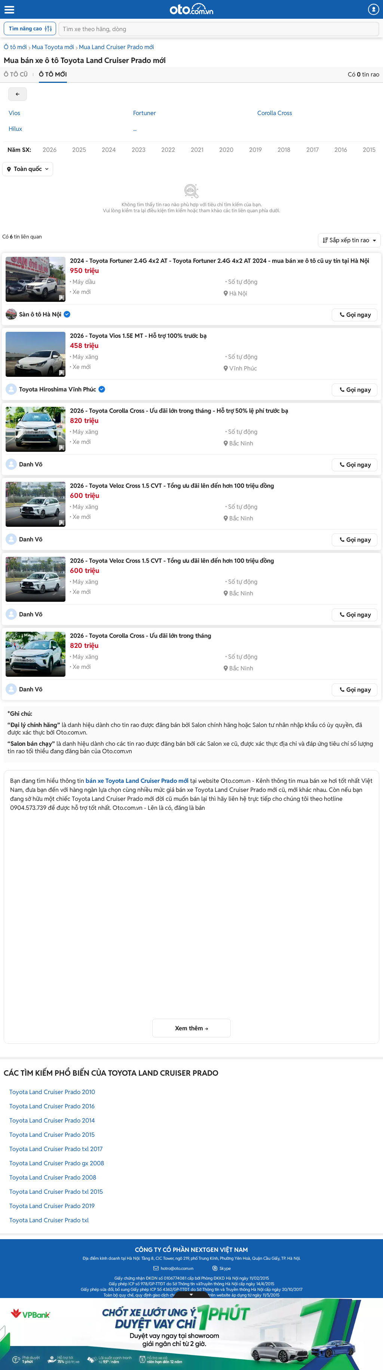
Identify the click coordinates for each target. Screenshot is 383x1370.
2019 (255, 150)
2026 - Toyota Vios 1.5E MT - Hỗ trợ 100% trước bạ (138, 336)
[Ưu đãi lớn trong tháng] (35, 654)
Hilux (15, 129)
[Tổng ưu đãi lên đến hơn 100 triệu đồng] (35, 504)
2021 (197, 150)
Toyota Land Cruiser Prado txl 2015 (56, 1192)
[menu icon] (9, 10)
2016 (340, 150)
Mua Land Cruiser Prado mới (116, 47)
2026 (49, 150)
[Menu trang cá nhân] (373, 9)
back (17, 94)
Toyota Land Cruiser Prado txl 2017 (55, 1149)
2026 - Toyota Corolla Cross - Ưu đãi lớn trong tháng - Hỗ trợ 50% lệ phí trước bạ (179, 411)
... (135, 129)
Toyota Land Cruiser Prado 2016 (52, 1106)
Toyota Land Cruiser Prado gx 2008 (56, 1163)
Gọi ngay (358, 315)
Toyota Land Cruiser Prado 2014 (52, 1120)
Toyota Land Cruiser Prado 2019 (52, 1206)
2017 (312, 150)
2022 (168, 150)
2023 (138, 150)
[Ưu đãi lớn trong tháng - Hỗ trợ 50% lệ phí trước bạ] (35, 429)
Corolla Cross (274, 113)
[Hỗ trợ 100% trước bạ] (35, 354)
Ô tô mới (15, 47)
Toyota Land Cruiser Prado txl (49, 1220)
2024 (109, 150)
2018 (284, 150)
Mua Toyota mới (53, 47)
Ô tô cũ (16, 74)
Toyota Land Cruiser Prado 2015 (52, 1135)
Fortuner (144, 113)
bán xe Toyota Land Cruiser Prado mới (137, 781)
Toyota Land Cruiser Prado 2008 (52, 1177)
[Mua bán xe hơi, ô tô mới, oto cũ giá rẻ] (191, 8)
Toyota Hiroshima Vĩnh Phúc (57, 389)
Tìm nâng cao (25, 28)
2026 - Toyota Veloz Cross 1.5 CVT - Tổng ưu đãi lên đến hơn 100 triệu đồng (172, 486)
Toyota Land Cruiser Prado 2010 (52, 1092)
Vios (14, 113)
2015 (369, 150)
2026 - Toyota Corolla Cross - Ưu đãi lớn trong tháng (140, 636)
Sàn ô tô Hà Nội (40, 314)
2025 (79, 150)
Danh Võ (30, 464)
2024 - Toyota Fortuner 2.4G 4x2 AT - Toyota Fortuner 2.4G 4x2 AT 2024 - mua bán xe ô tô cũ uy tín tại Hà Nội (219, 261)
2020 (226, 150)
